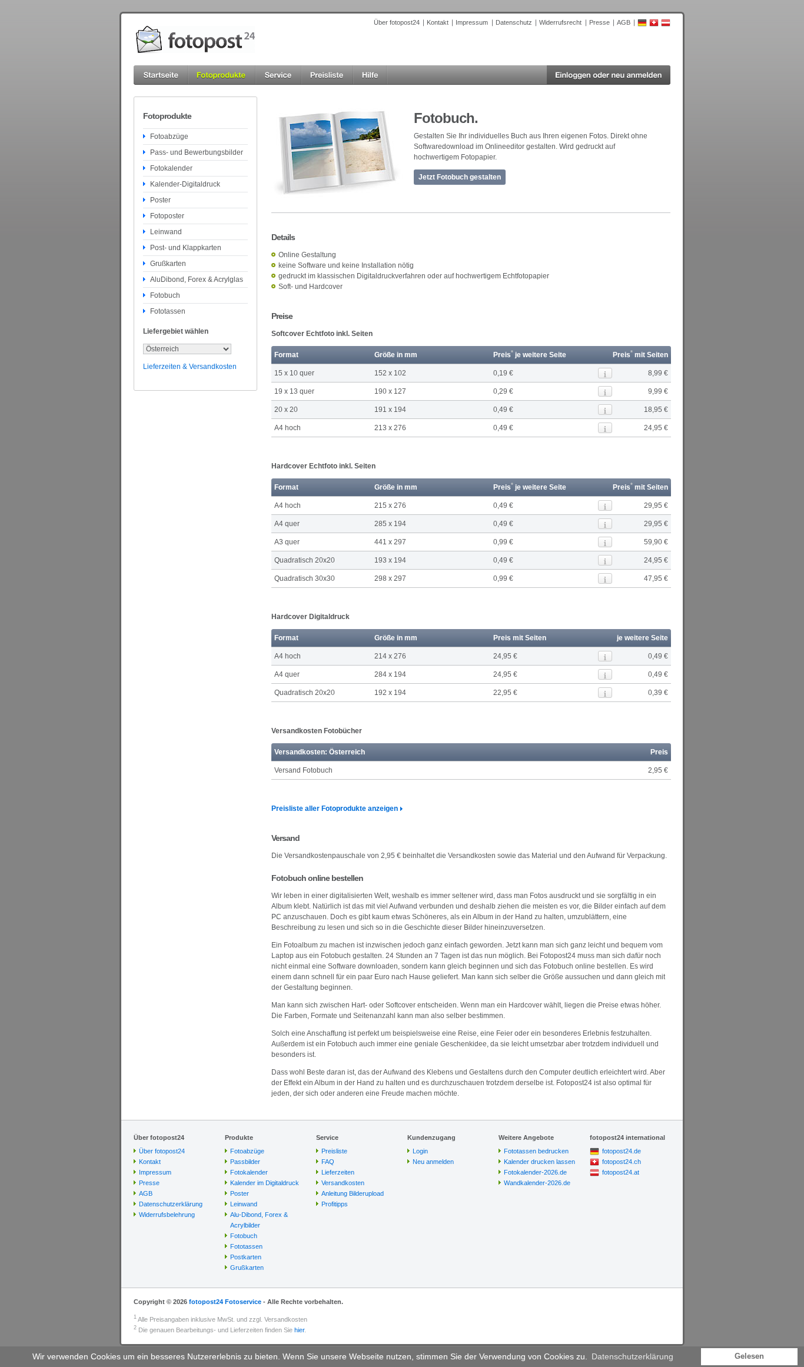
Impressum (472, 22)
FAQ (327, 1161)
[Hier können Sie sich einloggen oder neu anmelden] (608, 75)
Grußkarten (168, 264)
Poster (160, 200)
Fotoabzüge (169, 136)
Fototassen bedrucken (536, 1151)
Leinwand (166, 232)
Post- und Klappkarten (185, 248)
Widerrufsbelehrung (167, 1214)
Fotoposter (167, 216)
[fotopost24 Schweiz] (654, 25)
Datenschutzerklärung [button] (632, 1356)
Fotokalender (171, 168)
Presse (599, 22)
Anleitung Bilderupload (352, 1193)
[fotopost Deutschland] (642, 25)
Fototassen (167, 311)
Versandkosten (342, 1182)
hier (299, 1329)
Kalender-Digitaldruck (185, 184)
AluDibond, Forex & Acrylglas (196, 279)
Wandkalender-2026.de (537, 1182)
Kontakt (437, 22)
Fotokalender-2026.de (535, 1172)
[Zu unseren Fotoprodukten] (221, 75)
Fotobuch (165, 295)
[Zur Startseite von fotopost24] (195, 39)
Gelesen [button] (749, 1356)
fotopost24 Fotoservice (225, 1301)
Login (420, 1151)
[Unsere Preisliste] (327, 75)
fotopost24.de (621, 1151)
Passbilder (245, 1161)
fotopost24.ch (621, 1161)
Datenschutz (514, 22)
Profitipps (334, 1204)
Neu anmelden (433, 1161)
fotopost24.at (620, 1172)
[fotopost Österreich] (665, 25)
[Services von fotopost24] (278, 75)
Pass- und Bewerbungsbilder (196, 152)
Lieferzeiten (337, 1172)
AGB (623, 22)
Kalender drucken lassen (539, 1161)
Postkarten (245, 1256)
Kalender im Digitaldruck (264, 1182)
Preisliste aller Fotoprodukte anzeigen (334, 808)
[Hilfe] (370, 75)
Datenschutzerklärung (170, 1204)
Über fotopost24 (397, 22)
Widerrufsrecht (560, 22)
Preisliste (334, 1151)
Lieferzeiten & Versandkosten (190, 366)
